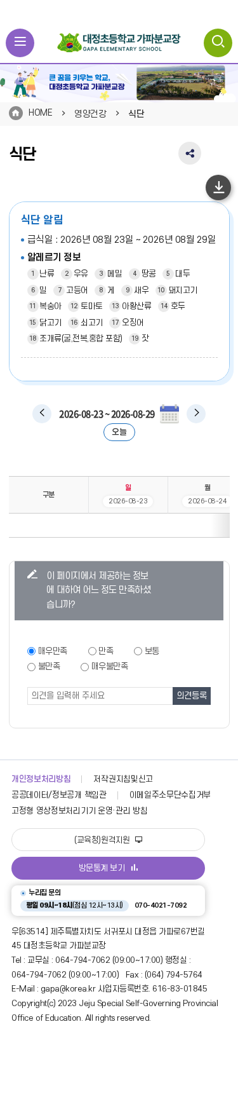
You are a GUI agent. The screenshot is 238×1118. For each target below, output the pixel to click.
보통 (152, 651)
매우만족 (52, 651)
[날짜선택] (169, 413)
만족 (105, 651)
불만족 (49, 666)
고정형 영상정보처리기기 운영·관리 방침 (79, 811)
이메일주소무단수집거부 (170, 795)
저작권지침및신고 (122, 779)
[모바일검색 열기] (218, 43)
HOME (40, 113)
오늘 (119, 432)
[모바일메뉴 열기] (20, 43)
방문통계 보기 (102, 868)
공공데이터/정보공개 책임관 (59, 795)
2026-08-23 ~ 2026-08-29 (107, 414)
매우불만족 (109, 666)
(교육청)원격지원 (103, 840)
